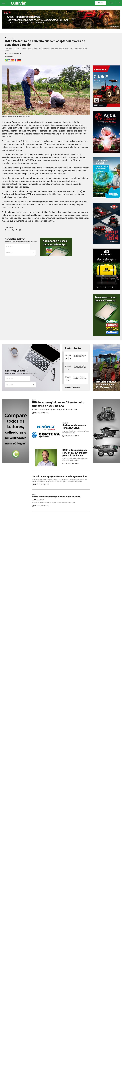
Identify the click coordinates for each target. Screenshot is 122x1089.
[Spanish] (13, 60)
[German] (19, 60)
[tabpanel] (61, 19)
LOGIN (111, 3)
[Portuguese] (6, 60)
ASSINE (100, 3)
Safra (33, 400)
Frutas (12, 38)
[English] (9, 60)
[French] (16, 60)
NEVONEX (65, 423)
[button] (3, 3)
